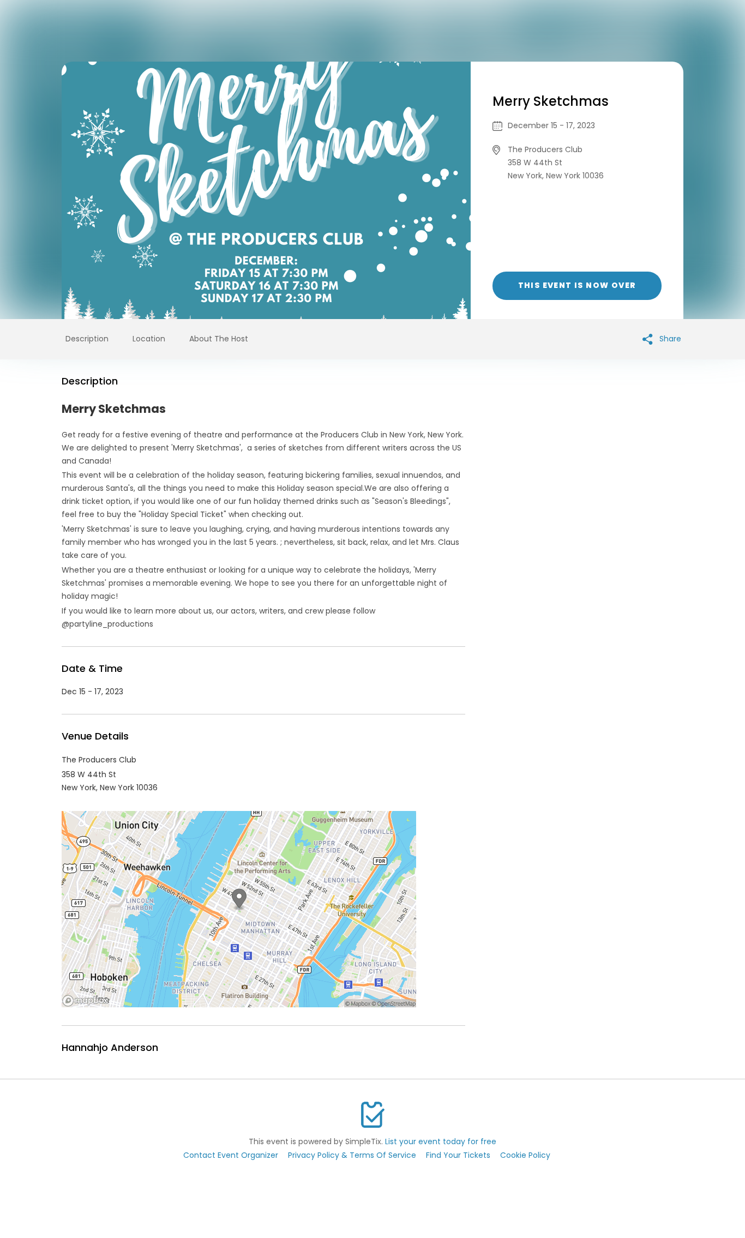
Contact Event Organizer (230, 1155)
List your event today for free (440, 1141)
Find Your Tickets (458, 1155)
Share (669, 338)
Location (149, 338)
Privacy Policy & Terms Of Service (352, 1155)
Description (87, 338)
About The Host (218, 338)
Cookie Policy (525, 1155)
